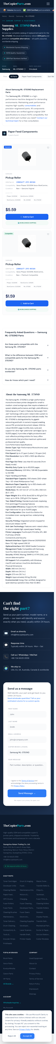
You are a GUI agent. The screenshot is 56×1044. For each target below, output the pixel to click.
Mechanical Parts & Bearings (43, 926)
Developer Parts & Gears (26, 908)
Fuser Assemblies (24, 885)
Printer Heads (25, 939)
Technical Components (41, 894)
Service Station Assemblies (42, 934)
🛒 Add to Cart (27, 217)
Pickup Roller (13, 177)
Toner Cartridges (10, 881)
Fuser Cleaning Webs (26, 903)
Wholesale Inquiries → (12, 1002)
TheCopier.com (17, 4)
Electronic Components (25, 917)
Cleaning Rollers (42, 903)
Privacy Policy (19, 786)
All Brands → (8, 984)
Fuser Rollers (8, 903)
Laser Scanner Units (25, 930)
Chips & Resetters (40, 890)
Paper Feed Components (31, 76)
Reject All (12, 1036)
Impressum (33, 989)
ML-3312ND (27, 200)
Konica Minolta (9, 968)
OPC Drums (8, 899)
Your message (14, 760)
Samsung (19, 16)
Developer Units (9, 885)
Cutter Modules (42, 939)
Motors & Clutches (24, 894)
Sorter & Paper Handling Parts (42, 930)
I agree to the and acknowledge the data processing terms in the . (27, 783)
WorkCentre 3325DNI (13, 200)
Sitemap (32, 994)
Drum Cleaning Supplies (9, 926)
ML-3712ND (27, 286)
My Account (8, 1007)
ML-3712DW (37, 200)
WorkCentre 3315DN (26, 196)
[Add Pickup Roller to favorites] (48, 148)
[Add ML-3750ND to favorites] (25, 69)
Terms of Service (27, 781)
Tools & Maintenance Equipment (8, 934)
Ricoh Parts (8, 958)
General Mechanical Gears (43, 912)
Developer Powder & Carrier (27, 926)
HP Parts (6, 979)
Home (4, 16)
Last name (12, 721)
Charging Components (25, 899)
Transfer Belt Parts (41, 921)
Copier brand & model (18, 747)
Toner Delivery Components (9, 921)
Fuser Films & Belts (41, 899)
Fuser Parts (8, 908)
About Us (33, 963)
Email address (14, 734)
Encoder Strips (9, 939)
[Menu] (48, 4)
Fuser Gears (25, 912)
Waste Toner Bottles (41, 881)
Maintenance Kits (27, 890)
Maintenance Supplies (8, 917)
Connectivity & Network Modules (10, 930)
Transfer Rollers (42, 908)
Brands (11, 16)
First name (13, 709)
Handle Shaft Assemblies (25, 934)
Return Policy (34, 984)
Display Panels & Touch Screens (43, 917)
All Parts (14, 76)
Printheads (7, 943)
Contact (32, 968)
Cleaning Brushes (10, 912)
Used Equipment (36, 958)
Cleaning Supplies (27, 921)
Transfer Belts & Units (42, 885)
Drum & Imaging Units (26, 881)
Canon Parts (8, 973)
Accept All (27, 1036)
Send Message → (27, 793)
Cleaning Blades (9, 890)
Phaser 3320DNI (12, 196)
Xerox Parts (8, 963)
